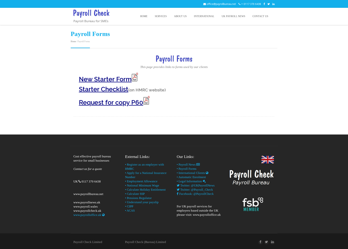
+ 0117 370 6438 (251, 4)
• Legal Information (190, 181)
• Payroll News (186, 164)
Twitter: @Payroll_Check (196, 189)
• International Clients (191, 173)
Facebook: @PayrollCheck (196, 194)
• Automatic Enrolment (191, 177)
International (204, 16)
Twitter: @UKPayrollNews (197, 185)
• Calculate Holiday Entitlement (145, 189)
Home (144, 16)
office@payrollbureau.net (221, 4)
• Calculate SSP (135, 194)
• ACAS (130, 210)
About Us (180, 16)
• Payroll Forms (187, 168)
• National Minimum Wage (142, 185)
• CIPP (129, 206)
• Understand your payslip (142, 202)
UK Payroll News (233, 16)
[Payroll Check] (91, 15)
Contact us (260, 16)
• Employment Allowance (141, 181)
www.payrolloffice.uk (87, 215)
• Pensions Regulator (138, 198)
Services (161, 16)
